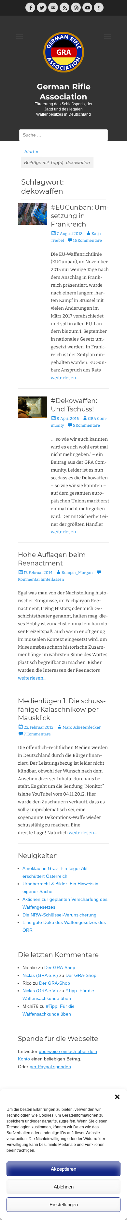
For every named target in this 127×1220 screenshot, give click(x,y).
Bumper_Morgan (77, 572)
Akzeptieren (63, 1169)
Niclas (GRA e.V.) (40, 975)
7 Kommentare (37, 734)
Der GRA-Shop (59, 967)
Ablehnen (64, 1186)
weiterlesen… (65, 378)
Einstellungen (63, 1204)
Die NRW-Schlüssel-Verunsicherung (59, 914)
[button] (117, 1097)
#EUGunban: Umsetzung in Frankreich (80, 215)
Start (31, 151)
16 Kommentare (87, 240)
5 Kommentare (86, 425)
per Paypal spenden (50, 1066)
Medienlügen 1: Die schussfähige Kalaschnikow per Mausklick (62, 709)
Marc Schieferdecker (82, 727)
